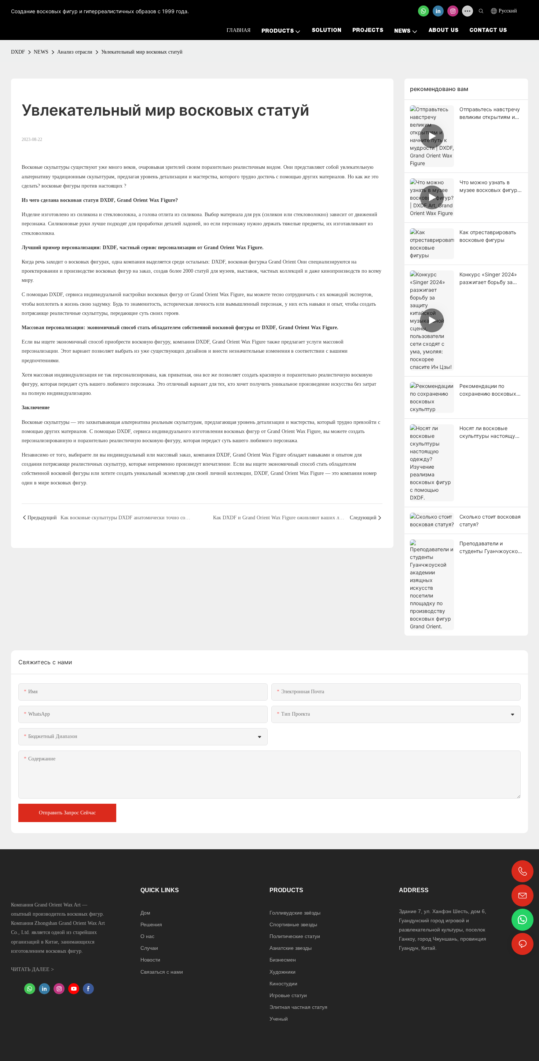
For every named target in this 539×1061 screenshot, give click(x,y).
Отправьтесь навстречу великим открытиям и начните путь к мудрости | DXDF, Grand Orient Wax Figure (490, 113)
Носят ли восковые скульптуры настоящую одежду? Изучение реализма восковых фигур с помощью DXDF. (490, 432)
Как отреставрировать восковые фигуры (487, 236)
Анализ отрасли (74, 52)
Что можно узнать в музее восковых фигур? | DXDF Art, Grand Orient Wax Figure (489, 186)
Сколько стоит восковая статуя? (490, 520)
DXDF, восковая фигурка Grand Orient (253, 262)
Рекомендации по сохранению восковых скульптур (487, 390)
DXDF (18, 52)
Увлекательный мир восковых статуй (142, 52)
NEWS (41, 52)
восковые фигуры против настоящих (81, 186)
